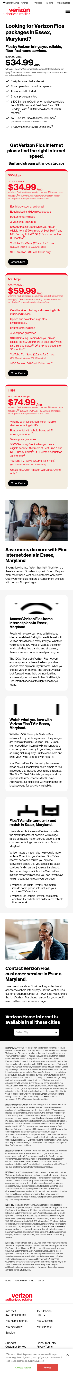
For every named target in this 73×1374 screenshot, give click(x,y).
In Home (49, 3)
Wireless (38, 3)
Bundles (10, 1332)
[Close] (67, 1354)
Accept (47, 1367)
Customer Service (15, 1346)
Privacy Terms (44, 1346)
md (32, 1280)
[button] (56, 1032)
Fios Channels (44, 1320)
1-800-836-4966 (49, 993)
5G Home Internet (15, 1314)
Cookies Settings (23, 1367)
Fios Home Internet (16, 1320)
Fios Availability (14, 1326)
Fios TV (40, 1314)
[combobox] (33, 1032)
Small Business (63, 3)
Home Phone (44, 1326)
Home (8, 1280)
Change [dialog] (24, 3)
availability (21, 1280)
